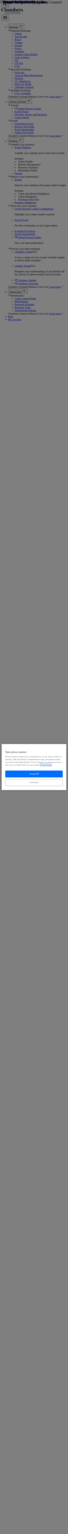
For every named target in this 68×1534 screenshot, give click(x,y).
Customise (34, 782)
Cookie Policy (45, 765)
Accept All (34, 774)
